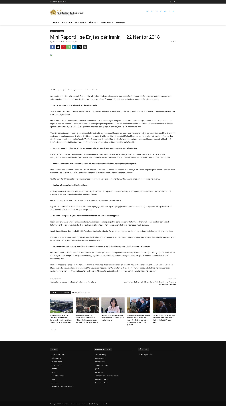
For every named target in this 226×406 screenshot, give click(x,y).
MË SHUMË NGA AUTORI (81, 293)
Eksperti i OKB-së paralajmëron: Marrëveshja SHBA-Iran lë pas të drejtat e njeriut (112, 317)
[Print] (85, 47)
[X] (58, 47)
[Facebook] (171, 1)
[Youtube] (174, 1)
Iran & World (59, 31)
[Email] (79, 47)
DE (157, 12)
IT (161, 12)
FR (152, 12)
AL (174, 12)
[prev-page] (51, 329)
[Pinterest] (63, 47)
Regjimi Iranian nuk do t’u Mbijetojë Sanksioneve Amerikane (73, 282)
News (52, 31)
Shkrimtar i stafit (58, 42)
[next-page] (55, 329)
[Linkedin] (74, 47)
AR (165, 12)
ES (170, 12)
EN (147, 12)
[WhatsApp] (68, 47)
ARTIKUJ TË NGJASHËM (60, 293)
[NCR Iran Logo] (67, 12)
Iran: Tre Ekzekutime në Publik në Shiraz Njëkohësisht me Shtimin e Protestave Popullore (150, 283)
